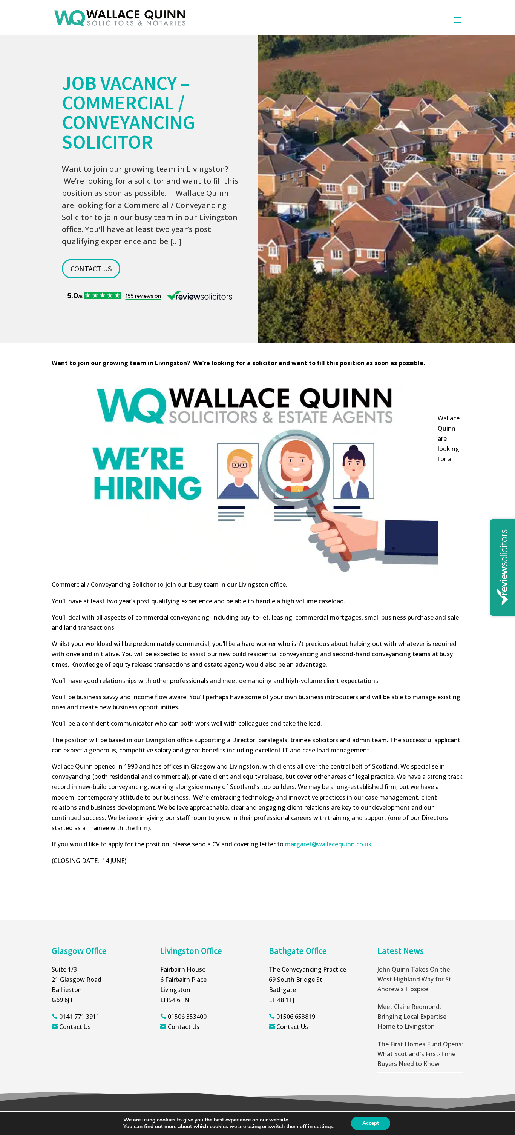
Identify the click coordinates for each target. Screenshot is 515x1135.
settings (323, 1126)
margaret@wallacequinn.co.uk (328, 844)
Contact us (91, 268)
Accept (370, 1123)
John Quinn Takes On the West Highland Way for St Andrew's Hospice (414, 979)
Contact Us (75, 1027)
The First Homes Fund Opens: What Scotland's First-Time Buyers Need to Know (420, 1054)
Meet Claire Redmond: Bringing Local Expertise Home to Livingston (411, 1016)
